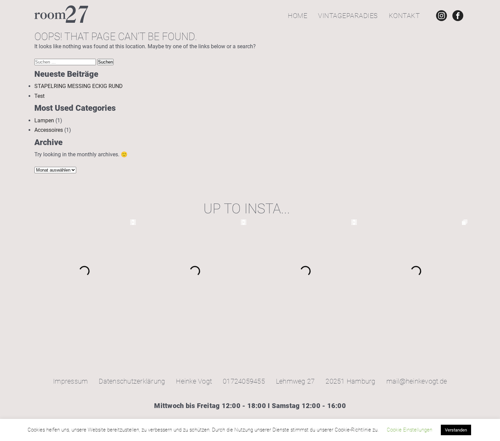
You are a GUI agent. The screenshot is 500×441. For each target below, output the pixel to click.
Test (39, 96)
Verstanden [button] (456, 430)
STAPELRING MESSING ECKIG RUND (78, 86)
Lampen (44, 120)
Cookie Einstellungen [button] (409, 430)
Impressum (70, 381)
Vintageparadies (348, 16)
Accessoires (48, 130)
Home (297, 16)
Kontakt (404, 16)
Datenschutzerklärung (132, 381)
